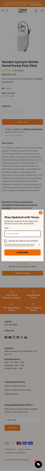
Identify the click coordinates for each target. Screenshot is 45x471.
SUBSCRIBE (22, 252)
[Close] (41, 212)
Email (6, 228)
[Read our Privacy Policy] (39, 244)
